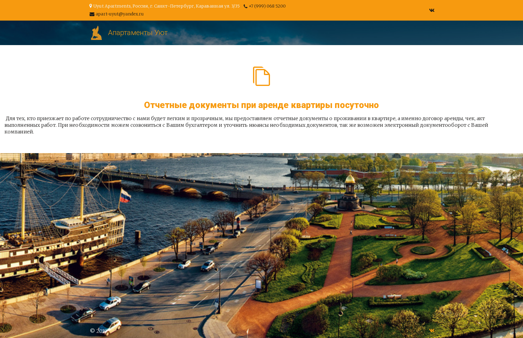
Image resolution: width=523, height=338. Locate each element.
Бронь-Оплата (35, 32)
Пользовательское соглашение (355, 32)
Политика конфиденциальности (253, 32)
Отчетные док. (136, 32)
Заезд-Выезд (85, 32)
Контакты (182, 32)
